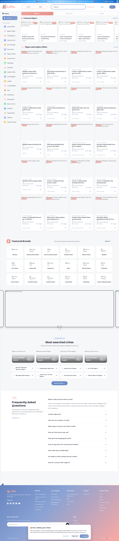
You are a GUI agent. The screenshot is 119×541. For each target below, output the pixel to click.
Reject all (74, 536)
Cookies (75, 520)
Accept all (84, 536)
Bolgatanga (102, 508)
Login (102, 7)
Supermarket (70, 501)
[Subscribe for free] (67, 524)
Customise (66, 536)
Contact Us (86, 494)
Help (68, 504)
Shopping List (91, 7)
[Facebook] (10, 503)
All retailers (38, 509)
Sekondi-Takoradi (104, 502)
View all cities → (59, 383)
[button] (58, 329)
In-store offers (39, 507)
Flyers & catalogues (40, 494)
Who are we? (54, 497)
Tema (100, 497)
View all (115, 18)
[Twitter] (16, 503)
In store (28, 7)
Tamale (101, 505)
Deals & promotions (40, 501)
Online (40, 7)
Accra (101, 494)
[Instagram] (8, 503)
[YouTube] (19, 503)
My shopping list (39, 504)
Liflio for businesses (56, 499)
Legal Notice (76, 523)
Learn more (82, 532)
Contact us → (16, 418)
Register (112, 7)
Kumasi (101, 499)
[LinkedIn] (13, 503)
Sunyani (101, 510)
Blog (68, 499)
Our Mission (54, 494)
